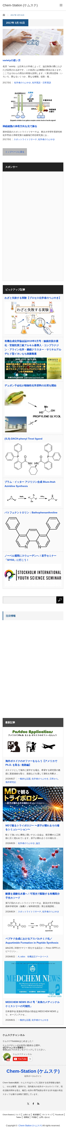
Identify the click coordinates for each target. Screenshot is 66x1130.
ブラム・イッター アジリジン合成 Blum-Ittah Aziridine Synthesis (30, 483)
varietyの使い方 (12, 60)
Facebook (59, 1115)
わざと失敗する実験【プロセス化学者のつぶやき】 (33, 297)
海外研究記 (10, 782)
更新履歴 (36, 1115)
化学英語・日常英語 (41, 82)
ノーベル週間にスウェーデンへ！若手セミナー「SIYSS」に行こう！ (30, 557)
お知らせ (26, 1115)
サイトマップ (47, 1115)
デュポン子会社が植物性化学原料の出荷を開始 (30, 385)
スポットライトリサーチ (25, 139)
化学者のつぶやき (22, 82)
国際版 (26, 1117)
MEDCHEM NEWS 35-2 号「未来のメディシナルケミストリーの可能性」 (32, 1004)
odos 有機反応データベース (34, 956)
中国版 (34, 1117)
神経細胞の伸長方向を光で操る (20, 126)
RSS (38, 1103)
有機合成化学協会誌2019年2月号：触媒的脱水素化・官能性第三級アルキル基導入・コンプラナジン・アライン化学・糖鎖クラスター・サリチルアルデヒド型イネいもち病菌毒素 (33, 347)
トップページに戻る (14, 152)
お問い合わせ (44, 1117)
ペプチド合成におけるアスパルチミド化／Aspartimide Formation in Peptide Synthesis (31, 940)
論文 (38, 843)
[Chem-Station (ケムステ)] (20, 5)
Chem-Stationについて (12, 1115)
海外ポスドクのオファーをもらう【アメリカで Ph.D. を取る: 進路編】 (31, 763)
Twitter (18, 1117)
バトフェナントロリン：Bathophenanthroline (31, 512)
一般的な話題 (24, 779)
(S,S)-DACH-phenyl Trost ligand (23, 438)
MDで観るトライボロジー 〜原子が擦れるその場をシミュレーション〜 (32, 827)
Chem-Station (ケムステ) (33, 1071)
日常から (54, 779)
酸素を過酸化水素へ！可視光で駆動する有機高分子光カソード (32, 895)
